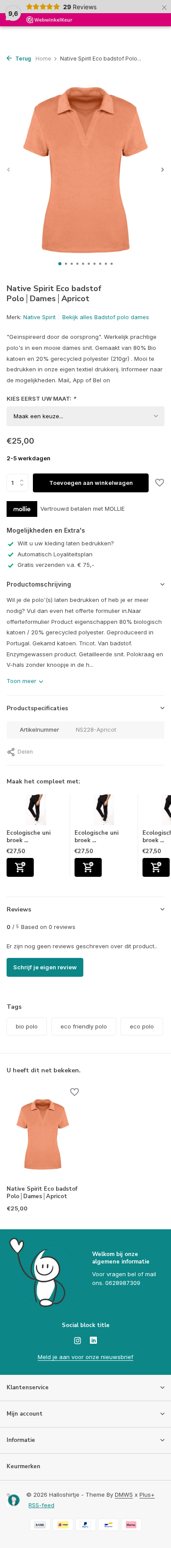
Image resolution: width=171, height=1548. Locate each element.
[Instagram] (77, 1341)
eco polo (142, 1026)
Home (43, 58)
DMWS (124, 1494)
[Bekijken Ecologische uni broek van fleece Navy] (36, 811)
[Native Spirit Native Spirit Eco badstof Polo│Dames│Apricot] (43, 1134)
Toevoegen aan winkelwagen (91, 482)
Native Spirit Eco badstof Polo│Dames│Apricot (42, 1192)
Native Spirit (39, 316)
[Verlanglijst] (159, 483)
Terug (22, 58)
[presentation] (9, 169)
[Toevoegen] (20, 867)
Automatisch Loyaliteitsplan (55, 554)
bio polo (27, 1026)
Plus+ (147, 1494)
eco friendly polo (84, 1026)
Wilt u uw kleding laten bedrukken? (66, 543)
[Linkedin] (93, 1341)
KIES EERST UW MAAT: (41, 398)
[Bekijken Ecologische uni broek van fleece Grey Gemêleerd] (104, 811)
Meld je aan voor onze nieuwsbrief (85, 1356)
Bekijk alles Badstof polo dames (105, 316)
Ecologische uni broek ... (28, 836)
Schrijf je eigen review (45, 967)
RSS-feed (41, 1505)
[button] (60, 263)
